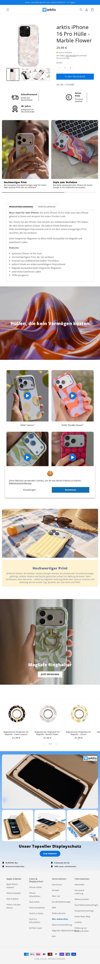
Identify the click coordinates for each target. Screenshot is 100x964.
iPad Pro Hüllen (36, 913)
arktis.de (43, 959)
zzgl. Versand (71, 56)
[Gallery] (28, 53)
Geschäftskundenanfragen (86, 905)
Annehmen (70, 489)
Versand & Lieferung (79, 892)
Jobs (54, 936)
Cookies (78, 922)
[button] (7, 9)
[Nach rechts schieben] (56, 744)
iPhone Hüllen (35, 887)
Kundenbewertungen (61, 902)
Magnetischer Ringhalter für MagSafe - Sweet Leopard (16, 733)
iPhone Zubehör (13, 893)
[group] (25, 155)
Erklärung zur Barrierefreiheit (82, 929)
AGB (54, 907)
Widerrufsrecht (59, 913)
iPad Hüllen (34, 902)
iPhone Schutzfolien (34, 894)
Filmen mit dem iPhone (13, 906)
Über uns (56, 896)
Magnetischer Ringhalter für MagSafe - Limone (78, 733)
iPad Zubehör (12, 899)
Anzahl (59, 63)
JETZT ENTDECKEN (50, 674)
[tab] (21, 206)
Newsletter (79, 884)
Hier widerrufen (60, 919)
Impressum (57, 884)
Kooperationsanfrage (84, 910)
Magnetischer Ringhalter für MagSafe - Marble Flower (47, 733)
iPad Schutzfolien (37, 907)
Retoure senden (82, 899)
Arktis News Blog (82, 916)
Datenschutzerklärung (20, 483)
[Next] (46, 45)
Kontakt (55, 890)
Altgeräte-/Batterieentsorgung (65, 930)
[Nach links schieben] (44, 744)
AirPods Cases (35, 928)
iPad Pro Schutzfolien (34, 921)
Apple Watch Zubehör (12, 886)
